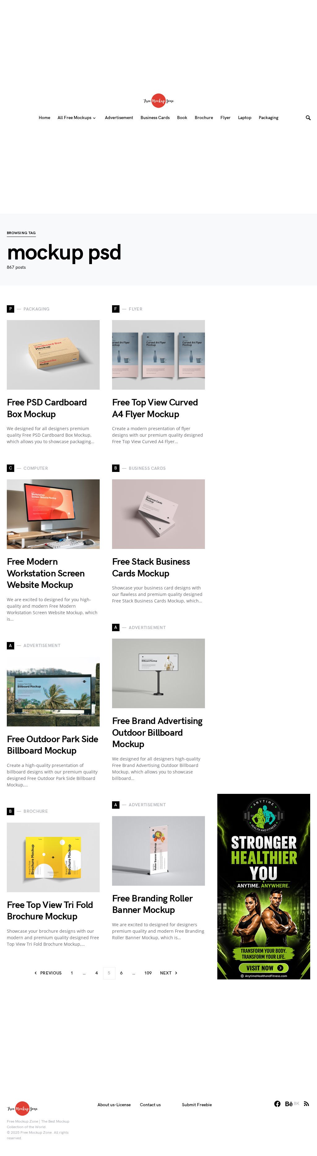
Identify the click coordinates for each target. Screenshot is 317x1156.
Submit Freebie (197, 1104)
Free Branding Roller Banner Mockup (152, 904)
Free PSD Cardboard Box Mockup (47, 408)
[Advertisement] (158, 43)
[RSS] (306, 1104)
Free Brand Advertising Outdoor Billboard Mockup (157, 733)
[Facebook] (277, 1104)
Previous (51, 973)
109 (148, 973)
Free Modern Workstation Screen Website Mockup (46, 573)
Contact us (150, 1104)
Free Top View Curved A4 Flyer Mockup (155, 408)
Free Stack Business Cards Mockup (151, 567)
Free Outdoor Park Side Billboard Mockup (52, 745)
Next (166, 973)
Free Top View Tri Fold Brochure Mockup (50, 911)
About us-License (114, 1104)
